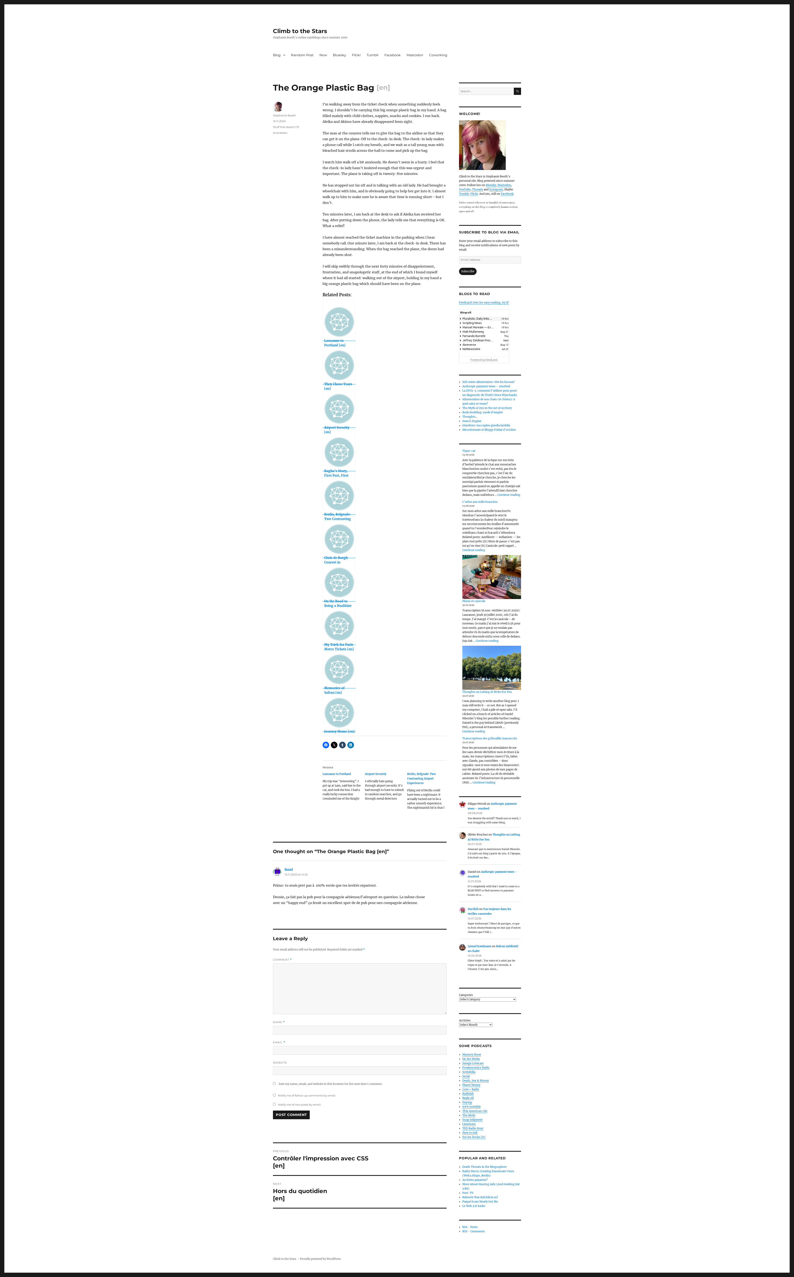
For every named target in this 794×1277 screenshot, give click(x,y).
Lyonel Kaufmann (479, 946)
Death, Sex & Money (475, 1080)
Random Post (302, 55)
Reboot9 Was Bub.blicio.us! (480, 1197)
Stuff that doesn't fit (286, 127)
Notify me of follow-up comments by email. (307, 1095)
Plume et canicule (473, 601)
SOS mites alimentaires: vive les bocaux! (488, 382)
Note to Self (469, 1133)
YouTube (465, 189)
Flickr (356, 55)
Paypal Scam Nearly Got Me (480, 1201)
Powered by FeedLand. (484, 359)
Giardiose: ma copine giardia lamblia (486, 425)
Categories (466, 995)
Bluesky (339, 55)
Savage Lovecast (473, 1063)
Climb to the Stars (300, 31)
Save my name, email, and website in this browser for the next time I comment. (330, 1084)
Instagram (496, 189)
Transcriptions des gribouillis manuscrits (489, 738)
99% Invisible (471, 1106)
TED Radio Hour (472, 1128)
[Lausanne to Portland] (344, 788)
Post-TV (468, 1193)
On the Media (471, 1059)
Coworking (438, 55)
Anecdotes (280, 132)
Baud (289, 869)
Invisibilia (468, 1072)
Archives (465, 1020)
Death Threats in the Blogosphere (484, 1167)
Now (323, 55)
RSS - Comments (473, 1231)
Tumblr (373, 55)
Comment (282, 959)
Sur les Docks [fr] (473, 1137)
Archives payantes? (475, 1180)
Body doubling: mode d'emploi (482, 412)
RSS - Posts (470, 1227)
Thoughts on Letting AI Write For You (487, 692)
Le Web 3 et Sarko (473, 1206)
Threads (477, 189)
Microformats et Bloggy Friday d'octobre (489, 430)
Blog (277, 55)
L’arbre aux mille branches (480, 502)
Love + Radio (470, 1089)
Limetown (469, 1124)
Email (279, 1042)
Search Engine (471, 421)
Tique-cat (468, 451)
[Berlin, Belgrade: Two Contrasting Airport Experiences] (428, 792)
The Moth (468, 1115)
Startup (467, 1102)
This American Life (474, 1111)
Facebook (392, 55)
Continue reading (508, 495)
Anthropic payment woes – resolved (486, 386)
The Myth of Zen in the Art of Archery (487, 408)
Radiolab (468, 1093)
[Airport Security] (386, 788)
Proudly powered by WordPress (320, 1259)
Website (280, 1062)
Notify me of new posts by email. (299, 1104)
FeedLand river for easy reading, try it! (484, 302)
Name (279, 1022)
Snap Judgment (472, 1120)
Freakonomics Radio (475, 1067)
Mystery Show (471, 1054)
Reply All (468, 1098)
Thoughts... (469, 416)
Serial (466, 1076)
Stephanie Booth (284, 115)
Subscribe (467, 271)
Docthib (473, 909)
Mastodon (415, 55)
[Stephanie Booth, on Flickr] (490, 145)
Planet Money (471, 1085)
